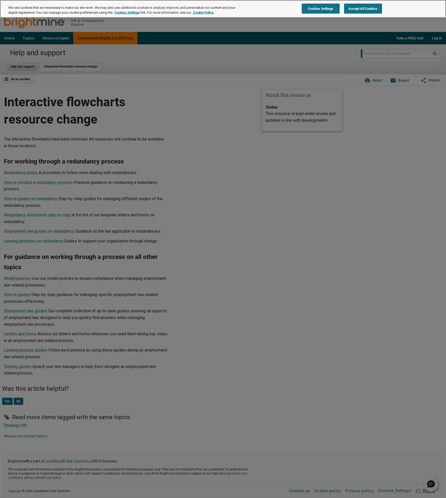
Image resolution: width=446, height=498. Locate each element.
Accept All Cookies (362, 8)
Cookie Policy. (203, 13)
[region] (223, 9)
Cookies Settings (127, 13)
